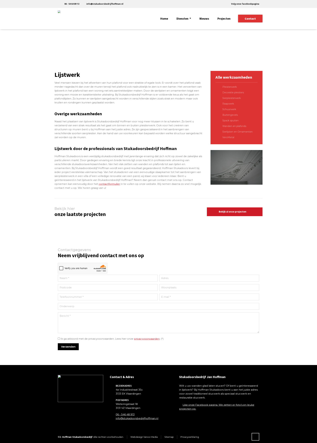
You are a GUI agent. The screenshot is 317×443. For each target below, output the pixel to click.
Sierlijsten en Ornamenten (237, 131)
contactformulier (109, 183)
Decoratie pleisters (233, 92)
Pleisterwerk (229, 86)
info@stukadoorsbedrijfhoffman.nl (104, 3)
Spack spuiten (230, 120)
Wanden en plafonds (234, 126)
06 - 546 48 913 (125, 414)
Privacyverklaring (189, 437)
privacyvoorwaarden (147, 338)
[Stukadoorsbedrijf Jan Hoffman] (66, 18)
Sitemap (169, 437)
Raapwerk (228, 103)
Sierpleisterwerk (231, 98)
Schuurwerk (229, 109)
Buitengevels (230, 114)
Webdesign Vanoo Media (144, 437)
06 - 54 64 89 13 (71, 3)
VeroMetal (228, 137)
